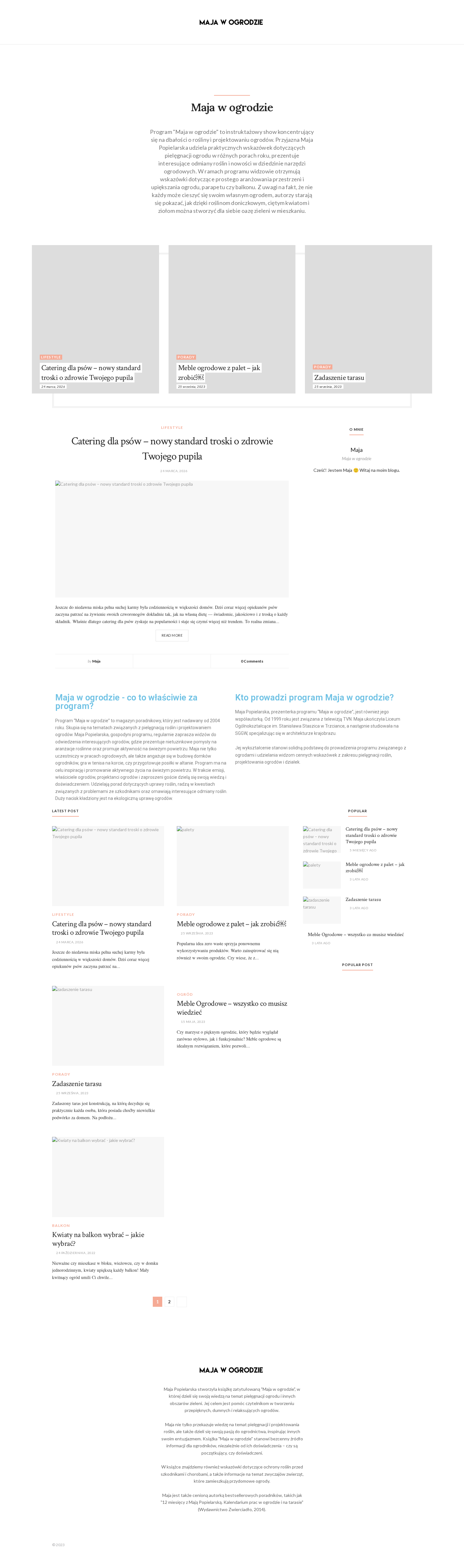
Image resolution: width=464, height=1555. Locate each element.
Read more (172, 635)
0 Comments (252, 661)
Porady (186, 357)
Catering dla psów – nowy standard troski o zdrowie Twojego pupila (90, 372)
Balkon (61, 1226)
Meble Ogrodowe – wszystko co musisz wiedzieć (232, 1008)
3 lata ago (358, 879)
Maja (96, 661)
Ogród (185, 994)
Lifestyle (51, 357)
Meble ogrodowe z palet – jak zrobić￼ (219, 372)
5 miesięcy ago (362, 850)
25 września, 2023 (191, 386)
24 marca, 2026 (53, 386)
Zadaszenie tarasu (339, 377)
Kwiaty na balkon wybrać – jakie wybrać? (98, 1239)
